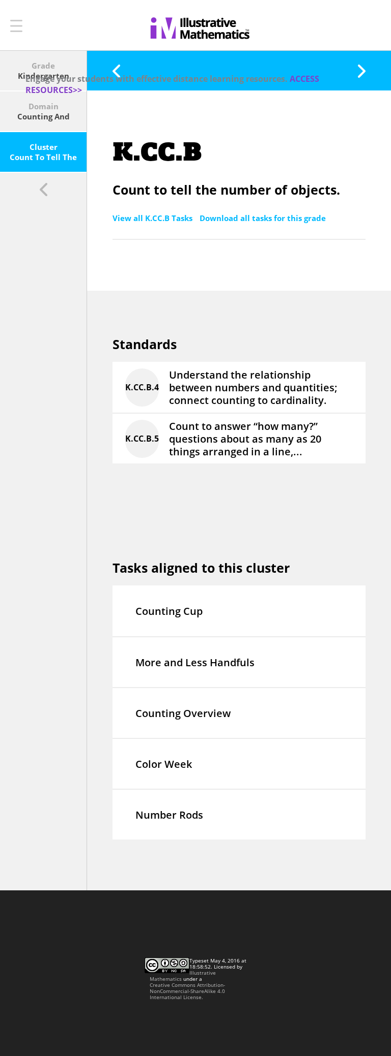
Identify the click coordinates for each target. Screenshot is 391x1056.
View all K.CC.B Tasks (153, 218)
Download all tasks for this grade (263, 218)
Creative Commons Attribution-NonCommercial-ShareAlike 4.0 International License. (187, 991)
